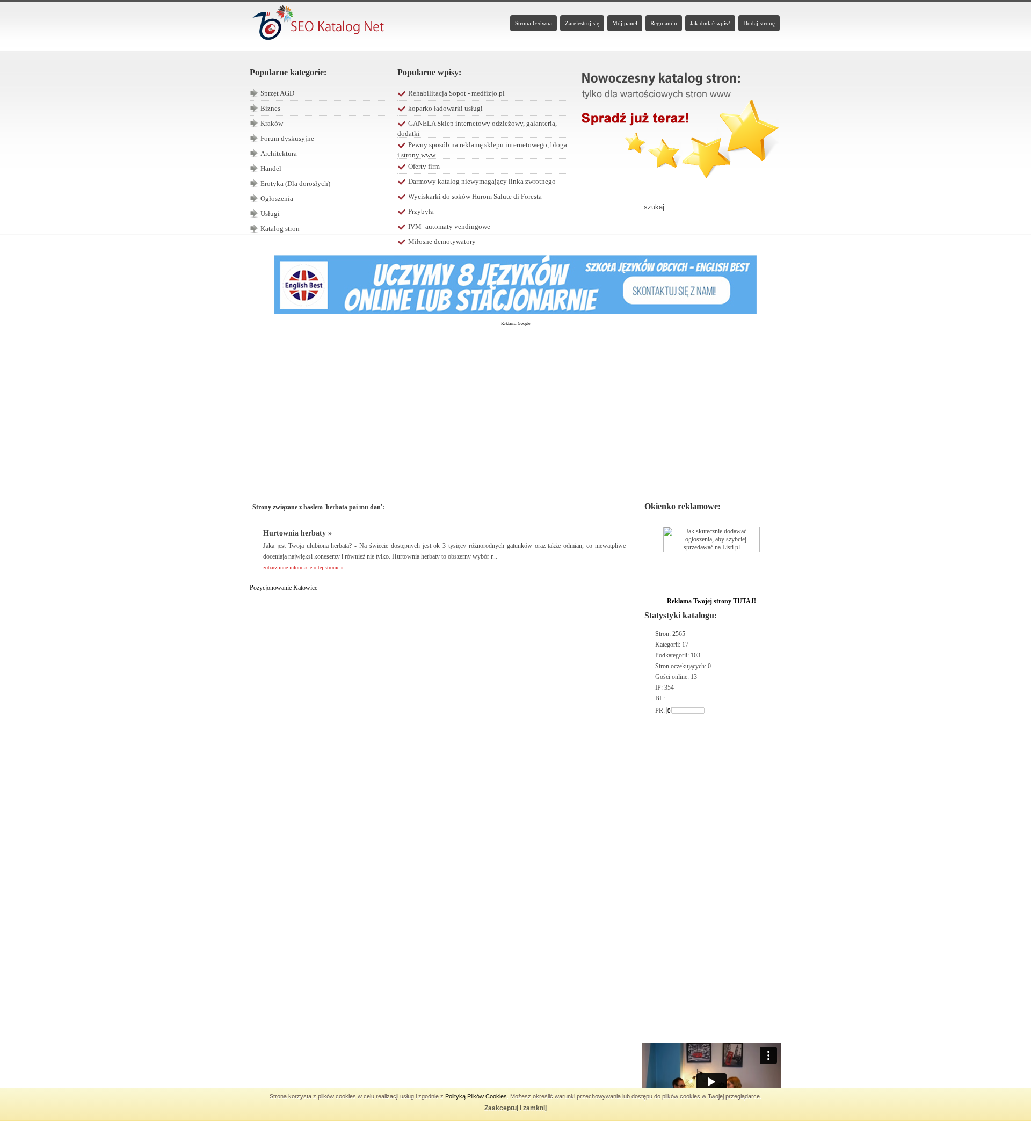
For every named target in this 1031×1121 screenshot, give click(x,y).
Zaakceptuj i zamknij (515, 1108)
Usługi (270, 213)
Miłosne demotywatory (442, 241)
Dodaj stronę (759, 23)
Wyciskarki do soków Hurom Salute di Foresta (475, 196)
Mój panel (624, 23)
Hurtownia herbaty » (297, 533)
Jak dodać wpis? (710, 23)
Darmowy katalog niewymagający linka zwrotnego (482, 181)
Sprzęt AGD (277, 93)
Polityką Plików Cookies (476, 1096)
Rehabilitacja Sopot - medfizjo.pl (456, 93)
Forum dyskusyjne (287, 138)
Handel (270, 168)
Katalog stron (280, 229)
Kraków (271, 123)
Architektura (278, 153)
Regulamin (663, 23)
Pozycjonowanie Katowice (283, 587)
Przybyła (421, 211)
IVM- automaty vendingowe (449, 226)
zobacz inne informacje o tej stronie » (303, 567)
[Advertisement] (515, 409)
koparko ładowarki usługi (445, 108)
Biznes (270, 108)
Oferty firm (424, 166)
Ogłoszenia (276, 198)
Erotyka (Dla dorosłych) (295, 183)
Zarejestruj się (582, 23)
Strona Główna (533, 23)
